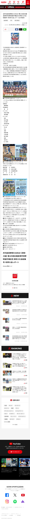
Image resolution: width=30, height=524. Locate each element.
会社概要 (11, 515)
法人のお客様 (4, 515)
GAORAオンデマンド (18, 507)
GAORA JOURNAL (4, 508)
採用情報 (19, 515)
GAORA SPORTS (9, 507)
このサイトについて (5, 513)
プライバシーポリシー (15, 513)
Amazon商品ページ (7, 266)
